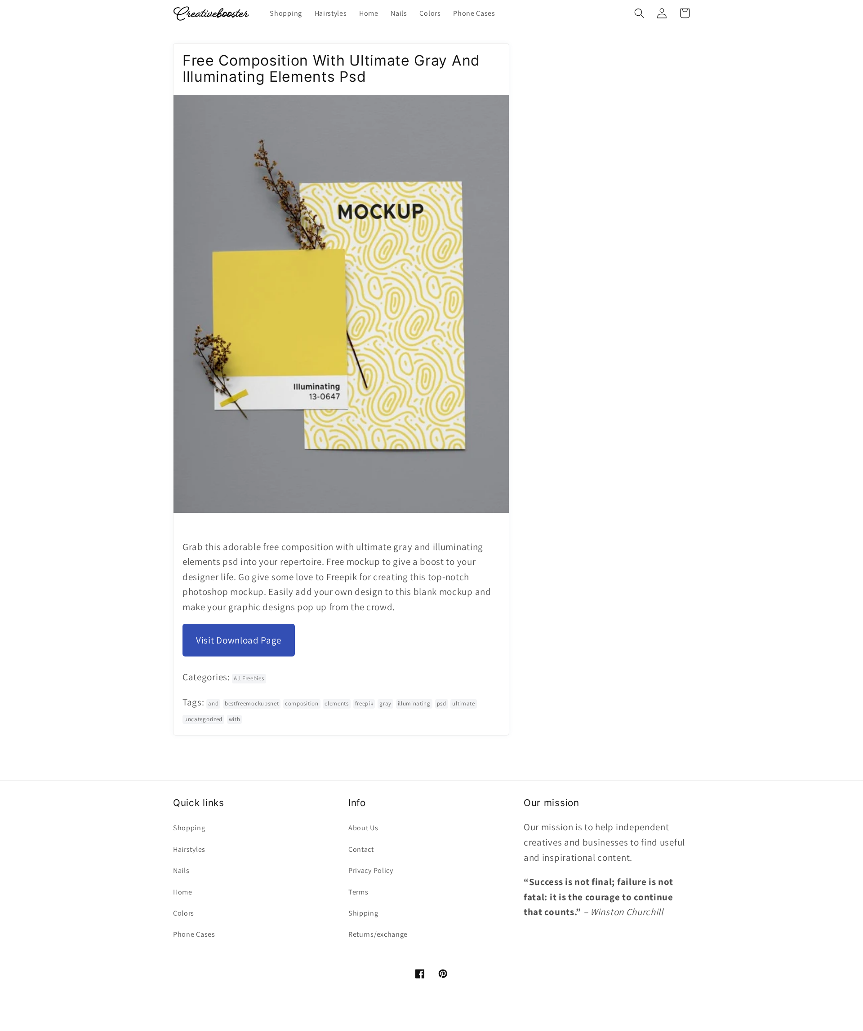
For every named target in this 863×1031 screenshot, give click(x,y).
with (234, 719)
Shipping (363, 913)
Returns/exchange (378, 934)
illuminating (414, 703)
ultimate (463, 703)
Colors (183, 913)
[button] (639, 13)
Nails (181, 870)
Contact (361, 849)
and (213, 703)
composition (302, 703)
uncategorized (203, 719)
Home (182, 892)
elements (337, 703)
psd (441, 703)
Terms (358, 892)
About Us (363, 828)
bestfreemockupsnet (252, 703)
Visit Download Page (238, 640)
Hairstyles (189, 849)
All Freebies (249, 678)
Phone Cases (194, 934)
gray (385, 703)
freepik (364, 703)
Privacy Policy (370, 870)
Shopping (189, 828)
